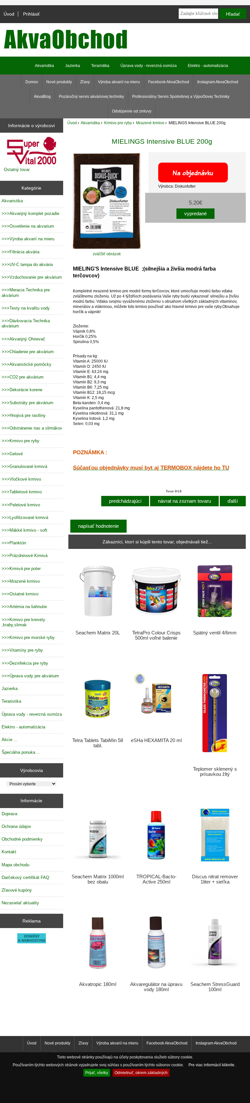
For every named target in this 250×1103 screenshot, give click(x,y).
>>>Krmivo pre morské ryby (28, 637)
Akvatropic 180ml (97, 984)
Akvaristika (90, 123)
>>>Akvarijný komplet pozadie (30, 213)
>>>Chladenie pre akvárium (28, 351)
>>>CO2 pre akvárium (23, 377)
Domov (31, 82)
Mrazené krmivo (150, 123)
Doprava (9, 813)
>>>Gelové (12, 453)
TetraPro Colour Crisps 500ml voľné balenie (156, 635)
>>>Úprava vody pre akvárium (30, 675)
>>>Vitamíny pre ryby (22, 650)
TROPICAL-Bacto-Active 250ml (156, 879)
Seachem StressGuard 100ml (215, 987)
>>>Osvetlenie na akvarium (28, 226)
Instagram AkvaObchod (217, 82)
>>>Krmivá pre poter (21, 568)
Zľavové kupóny (17, 890)
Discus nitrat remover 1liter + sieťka (215, 879)
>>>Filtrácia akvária (20, 251)
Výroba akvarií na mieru (119, 82)
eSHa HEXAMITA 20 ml (156, 740)
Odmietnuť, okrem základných (141, 1072)
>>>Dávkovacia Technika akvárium (26, 323)
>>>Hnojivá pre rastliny (24, 415)
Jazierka (72, 65)
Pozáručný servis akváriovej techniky (91, 96)
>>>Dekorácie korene (22, 389)
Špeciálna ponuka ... (21, 752)
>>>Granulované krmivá (24, 466)
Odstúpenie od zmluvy (131, 111)
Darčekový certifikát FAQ (25, 877)
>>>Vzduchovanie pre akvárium (32, 277)
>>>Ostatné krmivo (20, 593)
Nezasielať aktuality (20, 902)
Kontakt (9, 851)
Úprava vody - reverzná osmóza (148, 65)
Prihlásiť (31, 14)
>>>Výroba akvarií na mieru (28, 238)
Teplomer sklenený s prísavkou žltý (215, 771)
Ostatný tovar (17, 169)
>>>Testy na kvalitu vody (26, 308)
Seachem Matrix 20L (98, 632)
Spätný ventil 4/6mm (215, 632)
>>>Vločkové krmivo (21, 479)
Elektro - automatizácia (208, 65)
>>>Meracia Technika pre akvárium (26, 292)
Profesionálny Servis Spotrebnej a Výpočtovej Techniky (180, 96)
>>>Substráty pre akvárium (27, 402)
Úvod (9, 14)
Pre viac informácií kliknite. (211, 1065)
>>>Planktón (14, 542)
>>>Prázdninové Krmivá (25, 555)
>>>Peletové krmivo (21, 504)
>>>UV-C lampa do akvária (27, 264)
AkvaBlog (42, 96)
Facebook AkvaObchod (168, 82)
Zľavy (85, 82)
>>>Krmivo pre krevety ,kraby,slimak (23, 622)
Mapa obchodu (15, 864)
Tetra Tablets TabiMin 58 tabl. (97, 743)
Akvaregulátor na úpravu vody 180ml (156, 987)
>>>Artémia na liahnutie (24, 606)
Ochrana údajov (16, 826)
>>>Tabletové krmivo (22, 491)
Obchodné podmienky (22, 839)
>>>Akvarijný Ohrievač (23, 339)
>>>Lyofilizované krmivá (25, 517)
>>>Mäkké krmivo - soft (24, 530)
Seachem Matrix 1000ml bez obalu (98, 879)
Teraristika (100, 65)
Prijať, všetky (96, 1072)
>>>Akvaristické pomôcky (26, 364)
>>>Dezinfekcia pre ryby (25, 663)
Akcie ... (10, 739)
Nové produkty (59, 82)
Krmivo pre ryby (118, 123)
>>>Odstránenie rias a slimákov (32, 428)
